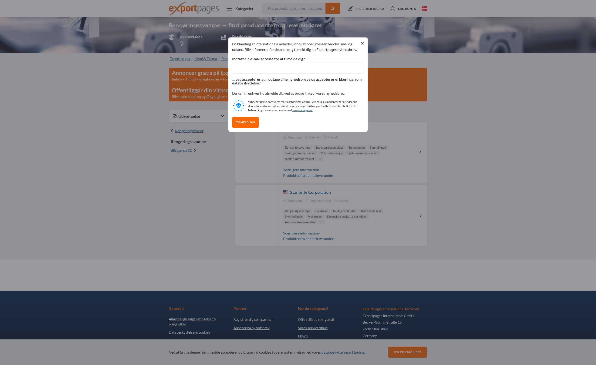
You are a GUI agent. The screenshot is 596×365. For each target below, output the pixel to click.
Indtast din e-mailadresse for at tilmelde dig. (268, 59)
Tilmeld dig (245, 122)
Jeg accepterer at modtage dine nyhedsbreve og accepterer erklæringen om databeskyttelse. (297, 81)
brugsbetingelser (302, 110)
